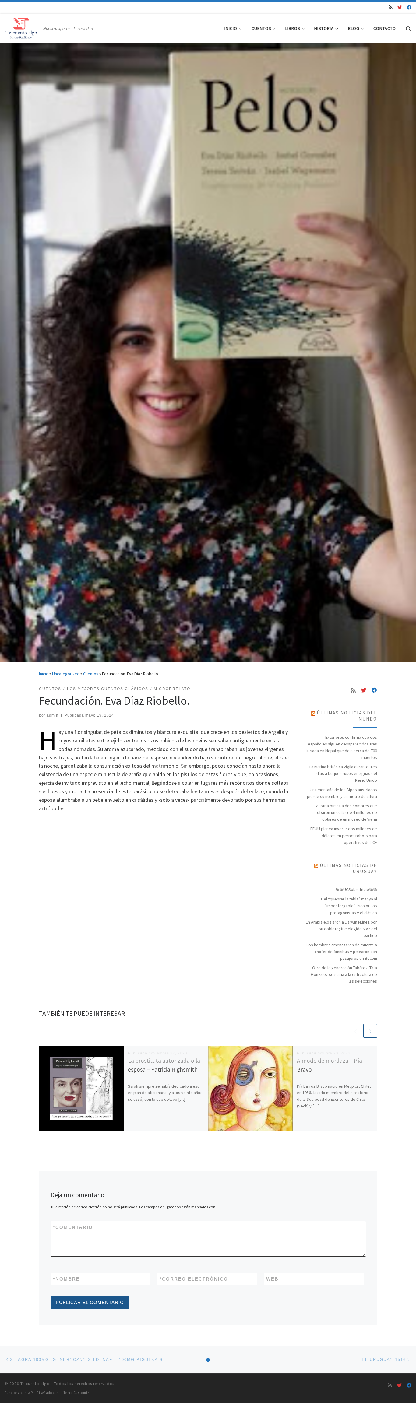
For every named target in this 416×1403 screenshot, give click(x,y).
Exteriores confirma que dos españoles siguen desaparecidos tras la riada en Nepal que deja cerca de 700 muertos (341, 747)
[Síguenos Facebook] (409, 7)
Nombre (66, 1279)
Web (272, 1279)
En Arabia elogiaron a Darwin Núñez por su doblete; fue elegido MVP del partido (341, 928)
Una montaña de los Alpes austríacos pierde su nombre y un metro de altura (342, 793)
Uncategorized (65, 673)
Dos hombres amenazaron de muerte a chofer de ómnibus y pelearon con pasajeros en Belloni (341, 951)
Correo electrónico (194, 1279)
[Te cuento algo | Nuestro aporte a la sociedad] (23, 27)
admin (52, 715)
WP (30, 1393)
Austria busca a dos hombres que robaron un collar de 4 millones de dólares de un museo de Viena (346, 812)
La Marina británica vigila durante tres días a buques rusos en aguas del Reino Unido (343, 773)
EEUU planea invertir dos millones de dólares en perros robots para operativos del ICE (343, 835)
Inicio (43, 673)
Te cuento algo (34, 1383)
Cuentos (90, 673)
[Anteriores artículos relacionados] (355, 1031)
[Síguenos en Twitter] (399, 7)
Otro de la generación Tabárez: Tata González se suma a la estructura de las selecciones (344, 974)
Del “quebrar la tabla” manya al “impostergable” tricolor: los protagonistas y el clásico (349, 905)
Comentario (73, 1227)
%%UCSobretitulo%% (356, 889)
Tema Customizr (77, 1393)
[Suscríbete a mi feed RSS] (391, 7)
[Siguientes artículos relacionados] (370, 1031)
